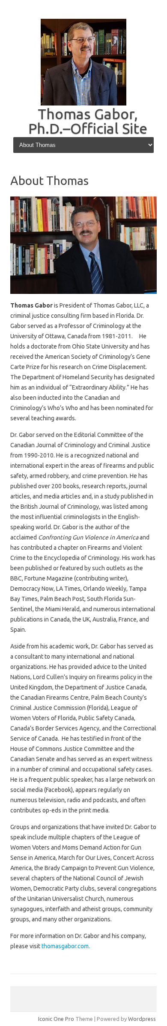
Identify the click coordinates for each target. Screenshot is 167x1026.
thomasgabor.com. (66, 946)
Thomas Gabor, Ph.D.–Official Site (87, 121)
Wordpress (142, 1019)
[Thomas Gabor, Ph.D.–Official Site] (83, 103)
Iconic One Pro (56, 1019)
